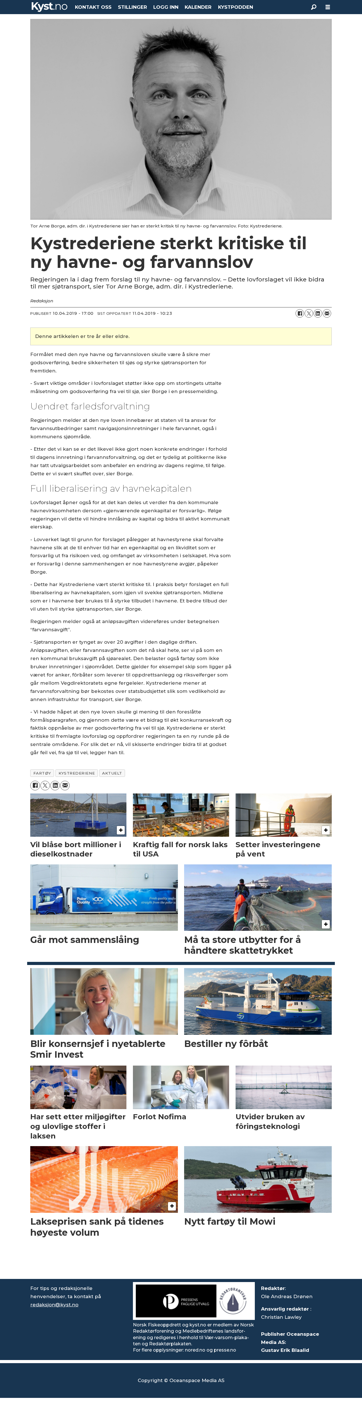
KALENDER (198, 7)
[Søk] (314, 7)
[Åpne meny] (328, 7)
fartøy (42, 773)
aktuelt (112, 773)
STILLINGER (132, 7)
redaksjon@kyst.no (54, 1304)
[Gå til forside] (49, 7)
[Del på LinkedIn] (318, 313)
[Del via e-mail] (327, 313)
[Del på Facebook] (300, 313)
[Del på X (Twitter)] (309, 313)
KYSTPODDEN (235, 7)
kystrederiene (77, 773)
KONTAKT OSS (93, 7)
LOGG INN (165, 7)
